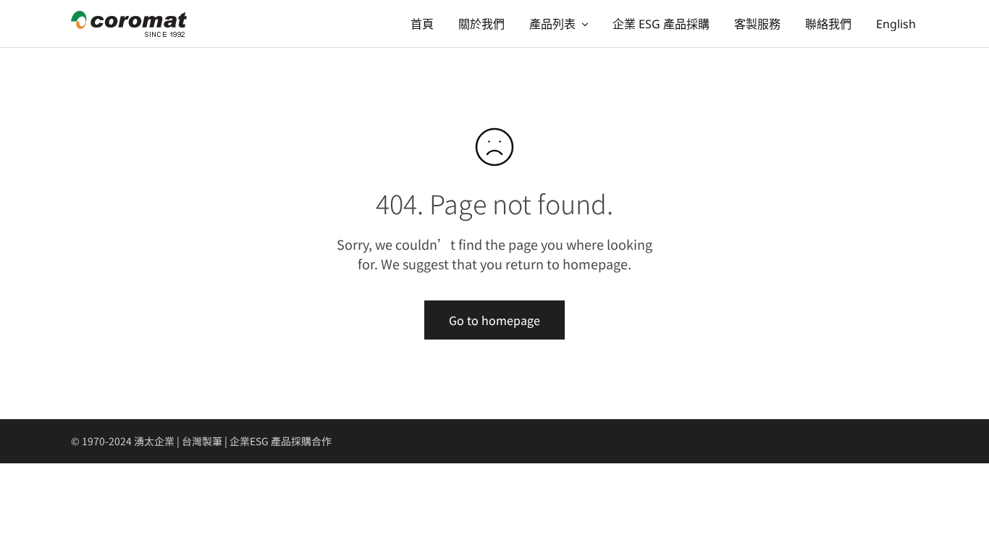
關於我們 (481, 24)
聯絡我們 (828, 24)
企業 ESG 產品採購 (661, 24)
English (896, 24)
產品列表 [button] (552, 24)
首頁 (422, 24)
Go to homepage (494, 320)
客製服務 (757, 24)
